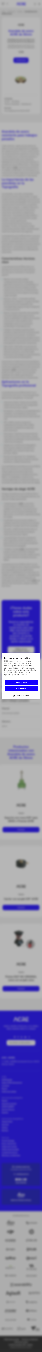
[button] (21, 695)
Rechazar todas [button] (21, 688)
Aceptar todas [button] (21, 682)
